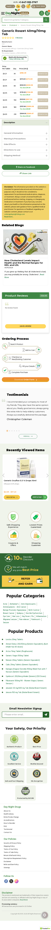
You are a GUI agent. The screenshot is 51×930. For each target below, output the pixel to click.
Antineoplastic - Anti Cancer (14, 607)
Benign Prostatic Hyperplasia (14, 610)
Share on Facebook (26, 167)
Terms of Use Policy (11, 849)
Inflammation (41, 616)
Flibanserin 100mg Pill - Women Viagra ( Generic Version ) (24, 682)
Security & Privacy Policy (12, 843)
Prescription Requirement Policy (15, 858)
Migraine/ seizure (10, 619)
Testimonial (8, 829)
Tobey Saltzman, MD (16, 59)
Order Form (24, 379)
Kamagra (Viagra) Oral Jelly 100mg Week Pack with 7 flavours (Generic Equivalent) (26, 670)
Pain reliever (24, 619)
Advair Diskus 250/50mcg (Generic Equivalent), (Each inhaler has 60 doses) (27, 645)
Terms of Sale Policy (11, 852)
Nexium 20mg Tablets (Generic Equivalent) (23, 660)
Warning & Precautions (15, 139)
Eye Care (6, 616)
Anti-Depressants (28, 604)
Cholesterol (13, 25)
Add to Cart (43, 74)
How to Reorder (9, 823)
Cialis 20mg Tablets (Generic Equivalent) (22, 664)
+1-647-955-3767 (28, 2)
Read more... (9, 216)
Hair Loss (16, 616)
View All (44, 295)
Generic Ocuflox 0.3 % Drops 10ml (20, 480)
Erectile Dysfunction (34, 613)
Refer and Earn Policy (11, 865)
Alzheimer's (14, 604)
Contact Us (8, 832)
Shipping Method (12, 155)
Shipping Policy (9, 846)
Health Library (9, 814)
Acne (5, 604)
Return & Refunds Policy (12, 855)
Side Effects (10, 144)
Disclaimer (7, 862)
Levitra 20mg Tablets (14, 639)
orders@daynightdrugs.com (14, 214)
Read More (24, 900)
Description (9, 122)
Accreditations (9, 820)
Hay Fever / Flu (28, 616)
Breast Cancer (8, 613)
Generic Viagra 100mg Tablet (17, 655)
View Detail (10, 497)
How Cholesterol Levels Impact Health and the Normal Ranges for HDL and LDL (23, 262)
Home (4, 25)
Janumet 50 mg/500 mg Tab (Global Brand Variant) (26, 688)
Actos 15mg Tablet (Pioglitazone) (19, 651)
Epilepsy (20, 613)
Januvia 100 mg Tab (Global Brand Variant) (22, 692)
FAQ (5, 826)
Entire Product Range (11, 817)
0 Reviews (19, 38)
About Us (7, 811)
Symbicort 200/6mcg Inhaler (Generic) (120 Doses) (26, 676)
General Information (13, 133)
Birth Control (34, 610)
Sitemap (7, 868)
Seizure (6, 622)
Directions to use (12, 150)
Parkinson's (35, 619)
